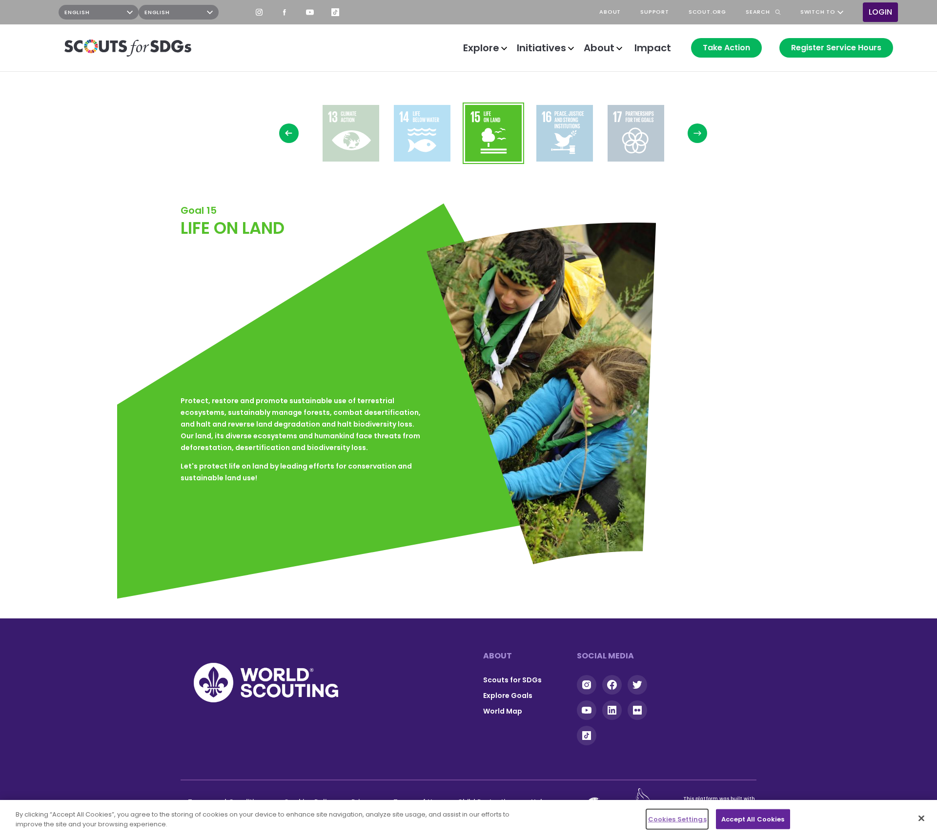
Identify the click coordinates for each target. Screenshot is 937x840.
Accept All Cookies (752, 819)
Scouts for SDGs (512, 680)
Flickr (637, 710)
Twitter (637, 685)
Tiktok (586, 735)
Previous (289, 133)
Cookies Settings (677, 819)
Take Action (726, 47)
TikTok (335, 12)
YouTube (310, 12)
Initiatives (541, 48)
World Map (502, 711)
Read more (351, 133)
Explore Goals (507, 695)
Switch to (817, 12)
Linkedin (612, 710)
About (599, 48)
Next (697, 133)
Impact (652, 48)
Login (880, 12)
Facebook (284, 12)
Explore (481, 48)
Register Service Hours (836, 47)
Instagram (259, 12)
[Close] (921, 818)
